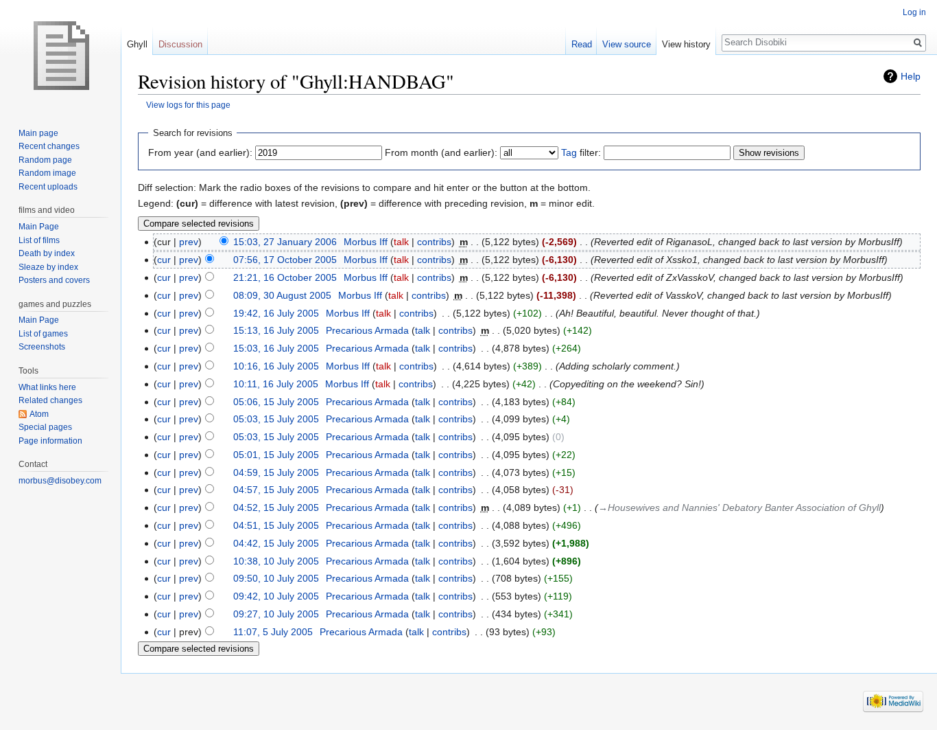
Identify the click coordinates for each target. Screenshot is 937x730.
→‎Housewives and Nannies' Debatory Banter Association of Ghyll (739, 507)
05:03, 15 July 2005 (276, 418)
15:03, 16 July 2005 (276, 348)
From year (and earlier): (200, 152)
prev (188, 241)
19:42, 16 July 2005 (276, 313)
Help (911, 76)
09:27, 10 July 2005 (276, 613)
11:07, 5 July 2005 (273, 631)
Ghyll (137, 44)
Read (581, 44)
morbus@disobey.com (60, 481)
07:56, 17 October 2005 (285, 259)
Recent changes (49, 146)
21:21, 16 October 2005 (285, 277)
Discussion (180, 44)
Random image (47, 173)
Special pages (45, 427)
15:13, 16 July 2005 (276, 330)
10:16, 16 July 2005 (276, 366)
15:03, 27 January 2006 (285, 241)
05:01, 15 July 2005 (276, 454)
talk (401, 241)
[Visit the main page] (60, 55)
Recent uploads (48, 187)
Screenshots (42, 347)
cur (164, 259)
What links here (47, 387)
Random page (45, 160)
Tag (569, 152)
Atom (39, 414)
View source (626, 44)
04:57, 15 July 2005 (276, 489)
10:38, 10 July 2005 (276, 561)
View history (686, 44)
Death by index (47, 253)
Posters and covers (54, 280)
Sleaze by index (48, 267)
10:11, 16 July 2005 (275, 383)
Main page (38, 133)
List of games (43, 334)
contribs (434, 241)
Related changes (50, 400)
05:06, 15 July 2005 (276, 401)
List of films (39, 240)
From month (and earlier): (441, 152)
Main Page (39, 226)
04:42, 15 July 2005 (276, 543)
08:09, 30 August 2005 (282, 295)
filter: (581, 152)
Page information (50, 441)
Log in (914, 12)
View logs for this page (188, 104)
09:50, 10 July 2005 (276, 578)
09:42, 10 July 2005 (276, 596)
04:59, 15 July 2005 (276, 472)
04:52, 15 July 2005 (276, 507)
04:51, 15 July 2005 (276, 525)
